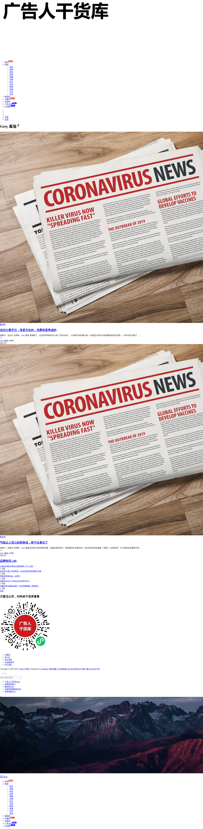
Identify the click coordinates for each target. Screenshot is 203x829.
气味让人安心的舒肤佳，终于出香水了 (24, 542)
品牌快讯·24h (8, 560)
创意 (11, 72)
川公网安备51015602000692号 (69, 669)
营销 (6, 64)
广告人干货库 (24, 669)
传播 (11, 89)
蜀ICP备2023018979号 (91, 669)
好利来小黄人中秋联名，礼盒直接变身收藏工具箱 (20, 571)
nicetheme (44, 669)
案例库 (7, 97)
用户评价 (8, 660)
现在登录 (4, 777)
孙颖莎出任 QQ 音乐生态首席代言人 (15, 581)
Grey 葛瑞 (4, 341)
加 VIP (8, 657)
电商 (11, 87)
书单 (11, 94)
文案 (11, 79)
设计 (11, 82)
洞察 (11, 69)
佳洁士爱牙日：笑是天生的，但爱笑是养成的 (28, 330)
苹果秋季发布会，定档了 (10, 576)
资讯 (11, 67)
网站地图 (53, 669)
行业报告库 (9, 662)
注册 (6, 117)
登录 (6, 120)
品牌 (11, 74)
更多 (2, 591)
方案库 (7, 655)
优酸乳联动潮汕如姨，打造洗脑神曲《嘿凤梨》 (19, 586)
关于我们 (8, 665)
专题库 (7, 102)
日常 (11, 92)
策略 (11, 77)
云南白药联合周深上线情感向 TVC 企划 (16, 566)
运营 (11, 84)
